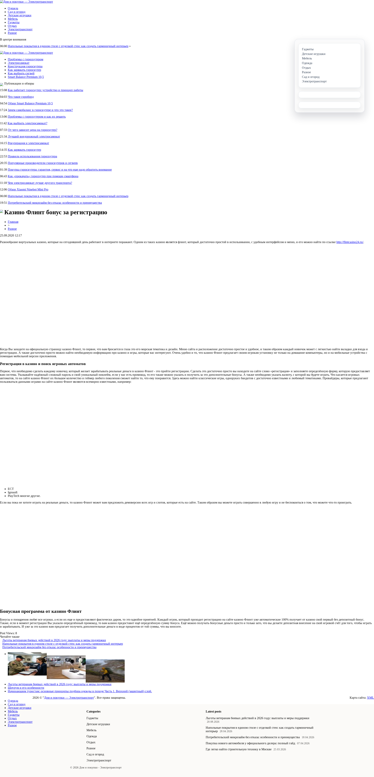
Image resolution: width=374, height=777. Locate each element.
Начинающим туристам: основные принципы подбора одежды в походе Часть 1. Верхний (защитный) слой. (80, 691)
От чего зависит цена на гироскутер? (32, 129)
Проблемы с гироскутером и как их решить (37, 116)
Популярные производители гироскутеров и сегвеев (43, 163)
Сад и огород (16, 11)
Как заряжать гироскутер (24, 69)
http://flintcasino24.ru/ (349, 242)
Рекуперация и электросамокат (28, 143)
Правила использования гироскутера (32, 156)
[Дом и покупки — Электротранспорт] (26, 1)
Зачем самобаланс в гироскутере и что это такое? (40, 110)
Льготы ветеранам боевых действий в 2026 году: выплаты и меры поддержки (54, 640)
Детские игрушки (19, 15)
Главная (13, 221)
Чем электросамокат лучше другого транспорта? (40, 182)
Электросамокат (18, 62)
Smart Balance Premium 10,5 (26, 76)
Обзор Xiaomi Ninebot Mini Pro (28, 189)
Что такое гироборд (21, 96)
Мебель (13, 18)
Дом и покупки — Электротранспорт (69, 697)
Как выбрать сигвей (21, 73)
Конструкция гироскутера (25, 66)
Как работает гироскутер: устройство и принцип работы (45, 90)
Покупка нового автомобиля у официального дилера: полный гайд (250, 743)
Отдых (12, 25)
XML (370, 697)
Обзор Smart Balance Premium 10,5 (30, 103)
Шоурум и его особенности (26, 687)
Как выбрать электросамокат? (27, 123)
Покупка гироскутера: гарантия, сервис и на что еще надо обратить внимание (60, 169)
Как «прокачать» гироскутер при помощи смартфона (43, 176)
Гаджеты (13, 22)
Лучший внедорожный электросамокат (34, 136)
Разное (12, 32)
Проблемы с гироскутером (25, 59)
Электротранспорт (20, 29)
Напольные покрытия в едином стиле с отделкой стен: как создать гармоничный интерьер (68, 46)
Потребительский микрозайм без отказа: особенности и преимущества (55, 202)
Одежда (13, 8)
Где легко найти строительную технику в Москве (239, 749)
